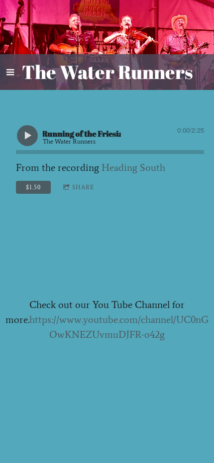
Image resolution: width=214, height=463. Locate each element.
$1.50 (33, 187)
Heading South (133, 167)
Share (83, 187)
